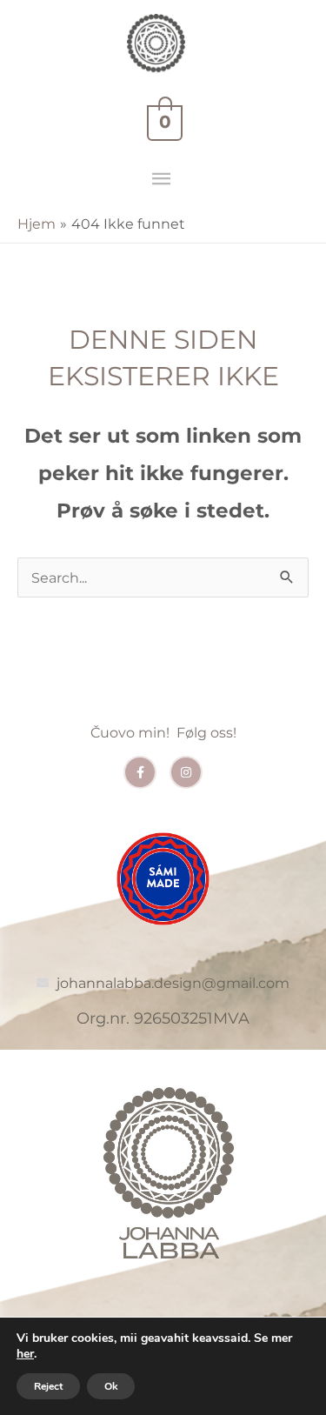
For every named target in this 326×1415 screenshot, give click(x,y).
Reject (48, 1386)
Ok (110, 1386)
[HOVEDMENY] (163, 179)
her (25, 1354)
